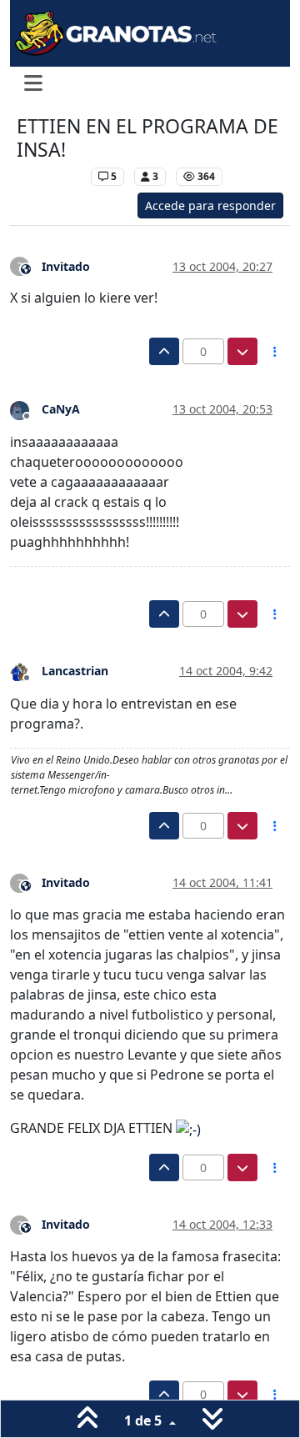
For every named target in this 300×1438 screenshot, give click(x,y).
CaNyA (61, 409)
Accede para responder (210, 205)
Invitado (66, 266)
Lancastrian (75, 671)
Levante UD (49, 176)
